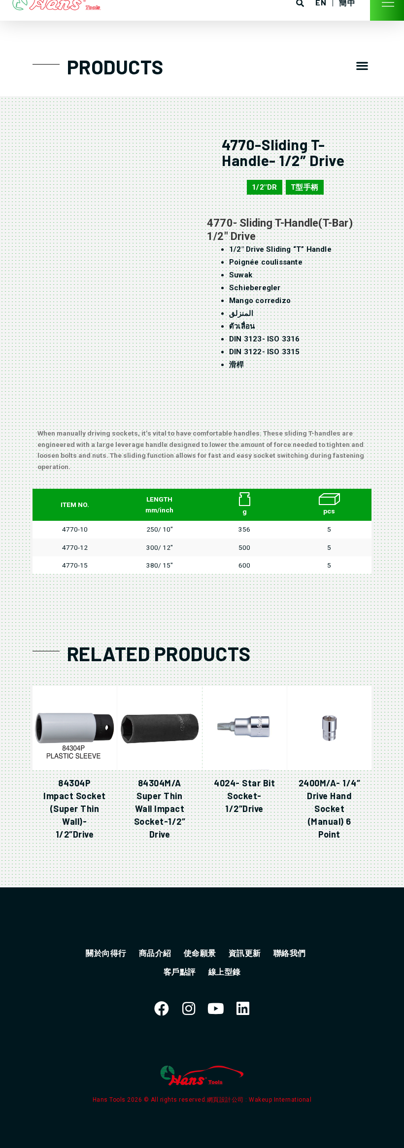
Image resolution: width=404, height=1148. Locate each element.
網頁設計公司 (226, 1099)
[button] (361, 65)
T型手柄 (305, 187)
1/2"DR (264, 187)
